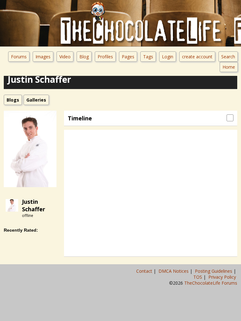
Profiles (105, 57)
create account (197, 57)
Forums (19, 57)
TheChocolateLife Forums (210, 283)
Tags (148, 57)
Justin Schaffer (33, 205)
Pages (128, 57)
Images (43, 57)
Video (65, 57)
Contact (144, 271)
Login (167, 57)
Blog (84, 57)
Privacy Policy (222, 277)
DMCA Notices (174, 271)
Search (228, 57)
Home (228, 67)
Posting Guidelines (214, 271)
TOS (198, 277)
